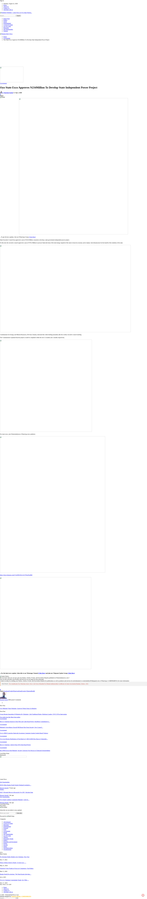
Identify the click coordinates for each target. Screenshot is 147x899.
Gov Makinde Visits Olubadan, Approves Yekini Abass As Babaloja (18, 708)
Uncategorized (7, 849)
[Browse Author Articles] (3, 698)
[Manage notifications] (143, 895)
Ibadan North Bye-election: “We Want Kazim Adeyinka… (15, 874)
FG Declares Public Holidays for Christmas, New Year (14, 857)
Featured (5, 828)
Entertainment (7, 23)
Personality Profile (8, 839)
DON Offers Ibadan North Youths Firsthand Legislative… (15, 785)
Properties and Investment (10, 842)
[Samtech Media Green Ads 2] (46, 431)
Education (6, 28)
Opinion (5, 31)
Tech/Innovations (8, 848)
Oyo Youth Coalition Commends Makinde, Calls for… (14, 799)
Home (5, 5)
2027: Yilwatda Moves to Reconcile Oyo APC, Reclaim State (16, 792)
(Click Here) (32, 237)
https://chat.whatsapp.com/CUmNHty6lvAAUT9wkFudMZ (16, 575)
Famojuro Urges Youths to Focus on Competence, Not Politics (16, 868)
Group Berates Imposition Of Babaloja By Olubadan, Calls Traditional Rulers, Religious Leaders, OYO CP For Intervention (33, 714)
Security (5, 845)
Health (5, 832)
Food (4, 829)
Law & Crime (7, 26)
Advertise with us (8, 9)
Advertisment (7, 822)
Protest (5, 843)
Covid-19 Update (8, 25)
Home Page (6, 18)
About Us (6, 6)
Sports (5, 21)
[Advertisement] (73, 54)
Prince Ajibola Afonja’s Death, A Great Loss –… (13, 862)
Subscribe (19, 813)
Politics (5, 20)
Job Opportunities (8, 29)
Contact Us (6, 8)
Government (3, 83)
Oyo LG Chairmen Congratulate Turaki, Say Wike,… (14, 880)
